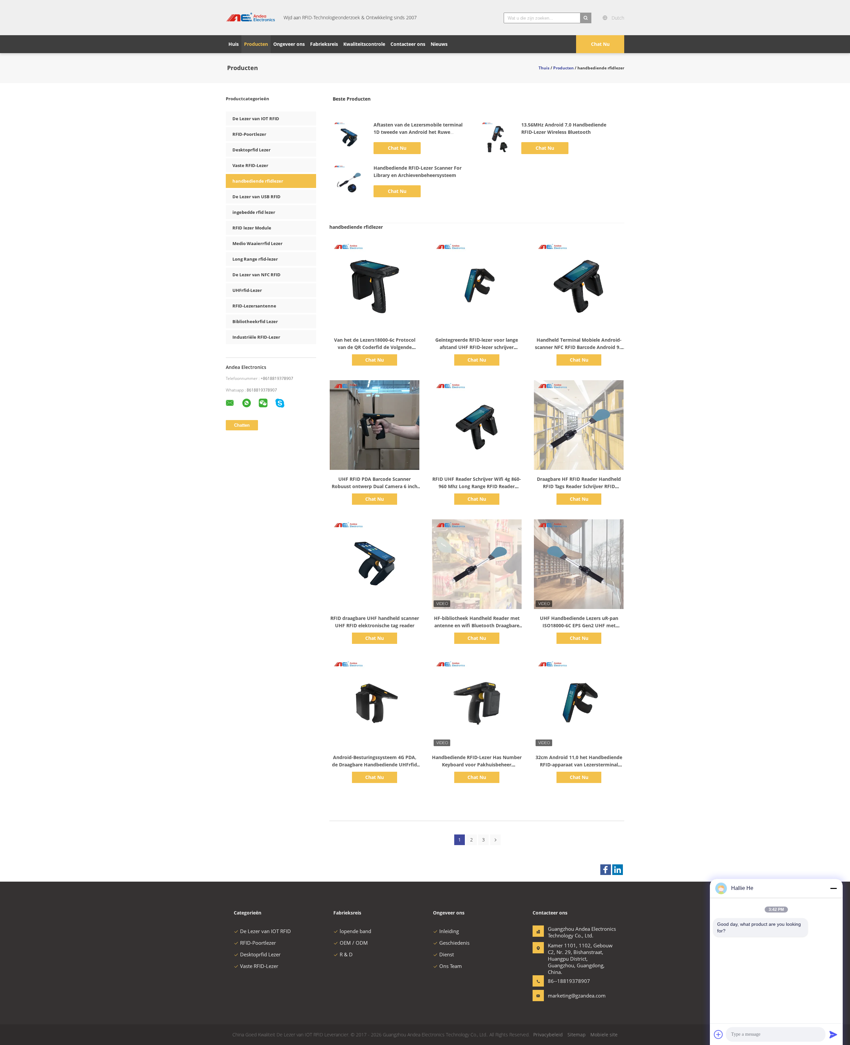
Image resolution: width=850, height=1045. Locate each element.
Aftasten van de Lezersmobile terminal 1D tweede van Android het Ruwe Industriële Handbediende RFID (418, 132)
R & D (346, 954)
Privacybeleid (548, 1034)
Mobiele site (604, 1034)
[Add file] (718, 1034)
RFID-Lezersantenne (254, 306)
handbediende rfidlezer (257, 181)
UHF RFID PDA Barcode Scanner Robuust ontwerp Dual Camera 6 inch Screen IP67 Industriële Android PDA (374, 486)
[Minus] (833, 888)
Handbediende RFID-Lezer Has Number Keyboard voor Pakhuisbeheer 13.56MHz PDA (477, 764)
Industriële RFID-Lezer (256, 337)
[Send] (833, 1034)
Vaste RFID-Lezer (250, 165)
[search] (585, 18)
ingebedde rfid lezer (253, 212)
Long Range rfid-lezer (255, 259)
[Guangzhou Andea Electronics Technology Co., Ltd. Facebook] (605, 869)
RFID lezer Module (251, 228)
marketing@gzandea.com (569, 995)
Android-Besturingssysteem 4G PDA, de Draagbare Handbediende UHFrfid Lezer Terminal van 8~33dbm (374, 764)
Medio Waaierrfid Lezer (257, 243)
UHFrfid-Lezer (247, 290)
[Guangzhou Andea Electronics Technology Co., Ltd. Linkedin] (617, 869)
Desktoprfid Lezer (251, 150)
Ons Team (450, 966)
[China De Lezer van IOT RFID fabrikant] (251, 17)
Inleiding (449, 931)
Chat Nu (600, 44)
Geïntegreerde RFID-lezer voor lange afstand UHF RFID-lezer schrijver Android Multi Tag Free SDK (476, 347)
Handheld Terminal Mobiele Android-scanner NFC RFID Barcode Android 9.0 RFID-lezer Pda (579, 347)
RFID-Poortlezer (249, 134)
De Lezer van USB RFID (256, 197)
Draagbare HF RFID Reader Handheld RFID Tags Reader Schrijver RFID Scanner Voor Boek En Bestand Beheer (579, 486)
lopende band (355, 931)
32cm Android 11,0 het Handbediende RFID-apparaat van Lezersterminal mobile (579, 764)
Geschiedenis (454, 942)
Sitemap (576, 1034)
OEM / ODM (354, 942)
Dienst (446, 954)
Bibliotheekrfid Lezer (255, 321)
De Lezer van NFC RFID (256, 275)
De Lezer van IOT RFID (255, 119)
